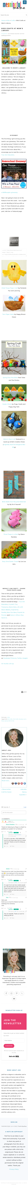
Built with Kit (14, 1056)
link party (21, 719)
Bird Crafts (10, 719)
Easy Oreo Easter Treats (10, 561)
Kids (8, 20)
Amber (15, 882)
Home (3, 20)
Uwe (15, 911)
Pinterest (13, 658)
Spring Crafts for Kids (9, 720)
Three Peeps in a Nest (11, 534)
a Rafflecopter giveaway (9, 192)
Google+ (25, 658)
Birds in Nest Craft (10, 439)
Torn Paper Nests (8, 314)
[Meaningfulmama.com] (14, 9)
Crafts (13, 20)
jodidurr (11, 832)
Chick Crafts (15, 719)
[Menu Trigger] (25, 2)
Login (24, 807)
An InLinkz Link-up (7, 663)
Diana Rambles (17, 834)
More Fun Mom (12, 612)
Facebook (6, 658)
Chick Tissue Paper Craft (10, 288)
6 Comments (4, 33)
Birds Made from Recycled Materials (14, 502)
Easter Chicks (7, 404)
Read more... (6, 780)
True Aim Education (7, 155)
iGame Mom (13, 607)
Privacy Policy (14, 1169)
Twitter (19, 658)
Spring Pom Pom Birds (10, 377)
